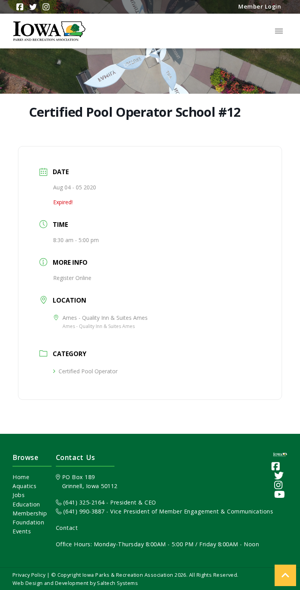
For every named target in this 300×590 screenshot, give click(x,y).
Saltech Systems (117, 582)
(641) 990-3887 (83, 511)
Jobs (18, 495)
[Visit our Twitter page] (279, 475)
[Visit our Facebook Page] (275, 466)
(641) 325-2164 (83, 502)
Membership (29, 513)
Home (20, 477)
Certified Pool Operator (88, 371)
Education (26, 504)
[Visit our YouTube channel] (279, 494)
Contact (67, 527)
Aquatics (24, 486)
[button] (279, 31)
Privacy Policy (28, 574)
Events (21, 531)
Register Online (72, 278)
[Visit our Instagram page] (278, 484)
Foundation (28, 522)
